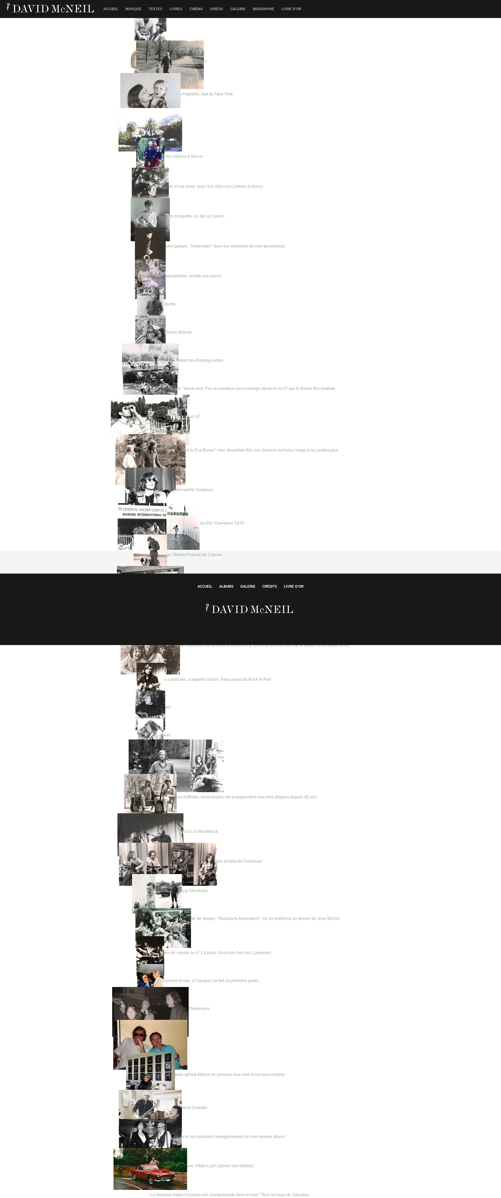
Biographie (263, 9)
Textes (155, 9)
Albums (226, 586)
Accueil (110, 9)
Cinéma (196, 9)
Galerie (238, 9)
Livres (176, 9)
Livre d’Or (291, 9)
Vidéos (216, 9)
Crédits (269, 586)
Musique (133, 9)
